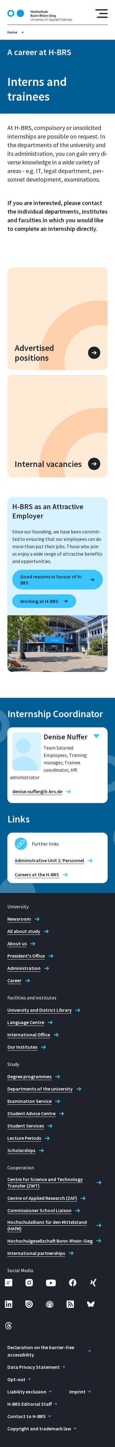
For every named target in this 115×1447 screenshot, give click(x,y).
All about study (23, 931)
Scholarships (21, 1150)
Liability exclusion (26, 1392)
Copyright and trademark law (39, 1428)
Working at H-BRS (39, 601)
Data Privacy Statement (33, 1367)
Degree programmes (29, 1076)
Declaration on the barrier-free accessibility (40, 1351)
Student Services (25, 1126)
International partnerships (36, 1253)
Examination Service (29, 1101)
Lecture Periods (24, 1138)
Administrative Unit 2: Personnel (49, 860)
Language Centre (25, 1022)
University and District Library (39, 1010)
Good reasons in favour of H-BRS (51, 579)
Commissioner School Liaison (39, 1210)
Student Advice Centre (31, 1113)
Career (14, 980)
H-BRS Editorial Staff (29, 1404)
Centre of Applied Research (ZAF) (42, 1198)
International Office (28, 1034)
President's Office (26, 956)
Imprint (77, 1392)
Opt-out (16, 1379)
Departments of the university (40, 1089)
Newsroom (19, 919)
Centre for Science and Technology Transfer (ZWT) (45, 1182)
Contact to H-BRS (26, 1416)
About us (17, 943)
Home (12, 32)
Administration (23, 968)
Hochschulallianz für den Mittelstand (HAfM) (47, 1225)
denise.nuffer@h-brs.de (37, 791)
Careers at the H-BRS (37, 874)
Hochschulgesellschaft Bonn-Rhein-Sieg (50, 1241)
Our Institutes (22, 1047)
